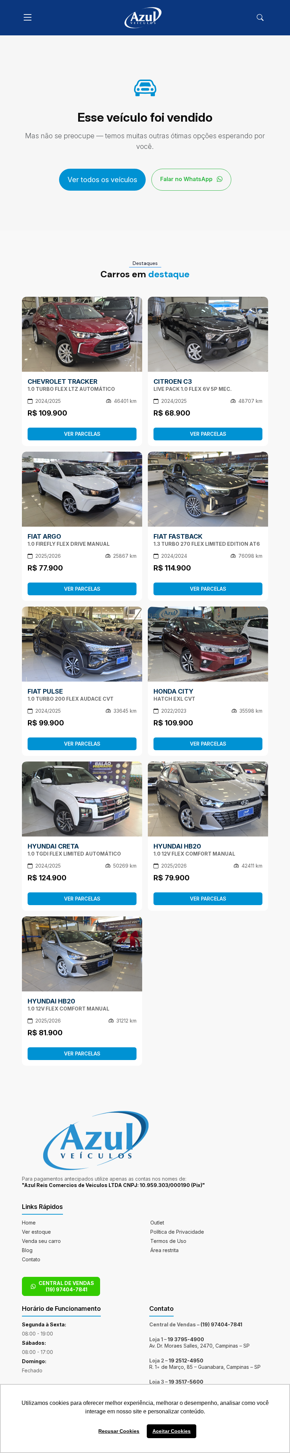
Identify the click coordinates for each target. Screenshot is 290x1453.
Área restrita (164, 1250)
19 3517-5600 (186, 1382)
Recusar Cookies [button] (118, 1431)
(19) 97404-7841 (221, 1324)
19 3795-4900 (186, 1339)
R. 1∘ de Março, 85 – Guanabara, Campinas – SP (205, 1367)
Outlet (157, 1223)
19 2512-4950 (186, 1361)
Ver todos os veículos (102, 179)
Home (29, 1223)
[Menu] (27, 17)
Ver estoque (36, 1232)
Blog (27, 1250)
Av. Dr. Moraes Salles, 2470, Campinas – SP (199, 1346)
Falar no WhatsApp (187, 179)
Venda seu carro (41, 1241)
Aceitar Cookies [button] (171, 1431)
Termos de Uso (168, 1241)
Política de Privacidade (177, 1232)
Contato (31, 1259)
